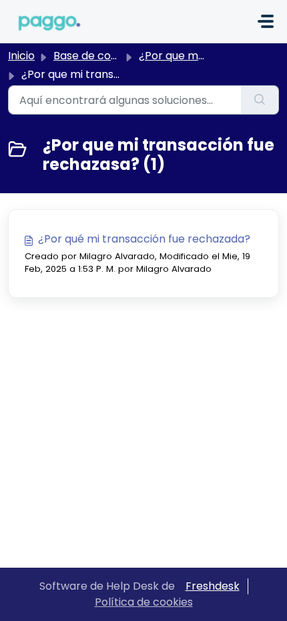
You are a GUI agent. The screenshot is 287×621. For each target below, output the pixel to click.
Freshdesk (213, 586)
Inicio (21, 55)
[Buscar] (260, 100)
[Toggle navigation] (265, 21)
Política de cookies (144, 602)
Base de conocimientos (114, 55)
